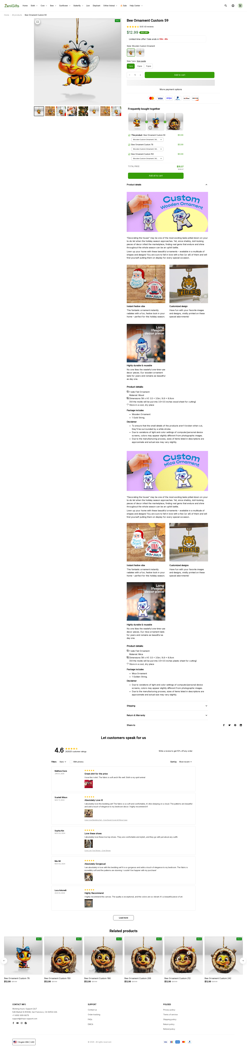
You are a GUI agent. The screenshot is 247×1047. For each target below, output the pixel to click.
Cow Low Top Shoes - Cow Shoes (98, 851)
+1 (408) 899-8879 (20, 1015)
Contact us (92, 1010)
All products (17, 15)
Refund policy (169, 1029)
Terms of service (170, 1014)
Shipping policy (169, 1019)
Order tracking (94, 1014)
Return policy (168, 1024)
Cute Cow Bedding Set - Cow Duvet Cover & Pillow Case (106, 820)
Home (6, 15)
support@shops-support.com (24, 1019)
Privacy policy (169, 1010)
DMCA (90, 1024)
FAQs (90, 1019)
